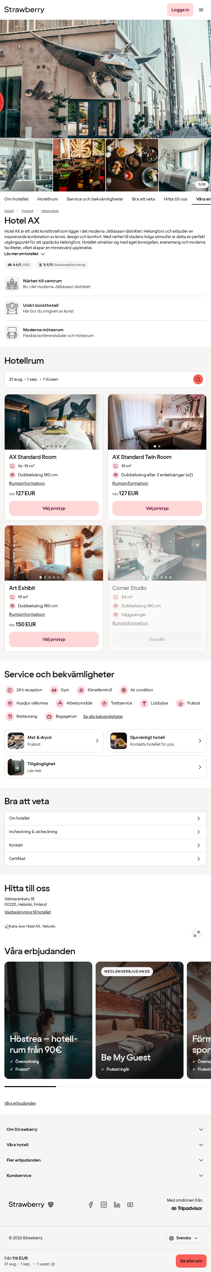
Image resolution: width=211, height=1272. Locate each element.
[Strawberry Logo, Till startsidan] (24, 10)
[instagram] (104, 1204)
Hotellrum (47, 199)
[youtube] (130, 1204)
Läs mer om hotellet (21, 254)
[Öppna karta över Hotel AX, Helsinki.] (196, 933)
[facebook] (90, 1204)
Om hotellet (16, 199)
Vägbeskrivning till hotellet (27, 912)
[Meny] (201, 9)
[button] (54, 422)
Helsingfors (50, 211)
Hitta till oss (175, 199)
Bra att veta (143, 199)
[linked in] (117, 1204)
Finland (27, 211)
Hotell (9, 211)
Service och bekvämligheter (95, 199)
